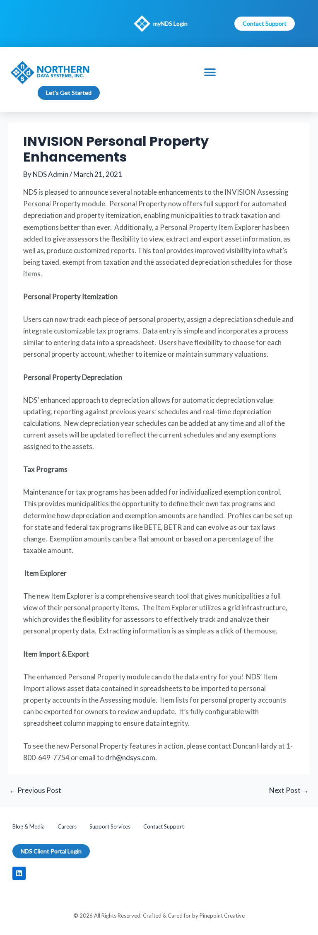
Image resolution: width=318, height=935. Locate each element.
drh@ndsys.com (130, 757)
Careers (67, 826)
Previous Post (35, 790)
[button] (210, 72)
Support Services (109, 826)
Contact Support (163, 826)
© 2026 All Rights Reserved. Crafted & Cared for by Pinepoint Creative (159, 915)
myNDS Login (170, 23)
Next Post (289, 790)
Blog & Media (28, 826)
